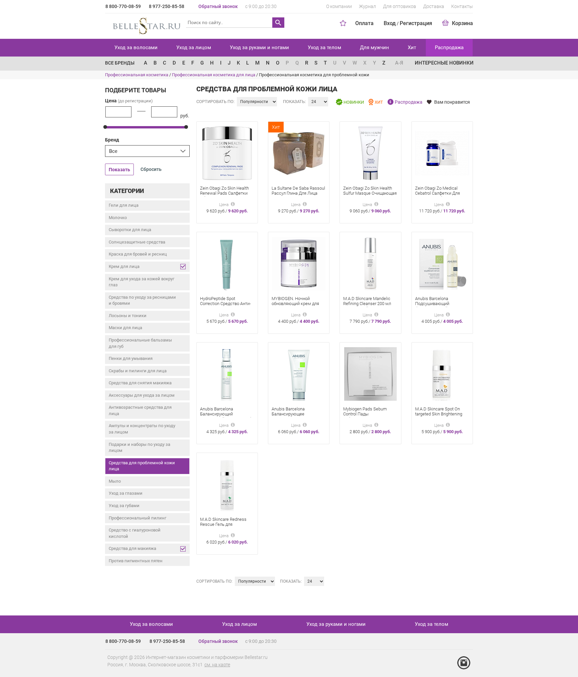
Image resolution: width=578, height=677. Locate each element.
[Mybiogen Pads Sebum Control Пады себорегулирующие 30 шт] (370, 373)
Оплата (364, 23)
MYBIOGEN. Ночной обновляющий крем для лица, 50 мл (295, 303)
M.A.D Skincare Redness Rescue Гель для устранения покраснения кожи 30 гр (225, 527)
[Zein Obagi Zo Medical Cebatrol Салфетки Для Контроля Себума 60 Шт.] (442, 152)
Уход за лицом (193, 47)
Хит (412, 47)
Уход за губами (124, 505)
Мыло (115, 481)
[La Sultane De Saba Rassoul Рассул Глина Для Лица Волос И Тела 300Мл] (298, 152)
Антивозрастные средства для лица (140, 410)
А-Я (399, 63)
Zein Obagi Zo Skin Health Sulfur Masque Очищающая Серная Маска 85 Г (370, 193)
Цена (129, 100)
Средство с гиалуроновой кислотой (135, 533)
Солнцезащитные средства (137, 242)
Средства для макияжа (132, 548)
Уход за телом (324, 47)
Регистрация (416, 23)
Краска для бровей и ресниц (138, 254)
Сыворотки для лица (130, 229)
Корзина (462, 23)
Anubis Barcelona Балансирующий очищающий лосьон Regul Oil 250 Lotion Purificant (225, 416)
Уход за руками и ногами (259, 47)
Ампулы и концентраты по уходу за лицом (142, 428)
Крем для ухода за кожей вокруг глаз (141, 282)
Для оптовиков (399, 6)
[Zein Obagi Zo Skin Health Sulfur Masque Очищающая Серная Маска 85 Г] (370, 152)
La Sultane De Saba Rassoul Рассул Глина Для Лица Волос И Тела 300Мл (298, 193)
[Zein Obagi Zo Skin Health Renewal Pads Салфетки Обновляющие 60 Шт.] (227, 152)
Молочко (118, 217)
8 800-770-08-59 (123, 6)
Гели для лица (123, 205)
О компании (339, 6)
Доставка (433, 6)
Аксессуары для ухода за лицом (142, 395)
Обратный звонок (218, 6)
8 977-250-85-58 (166, 6)
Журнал (367, 6)
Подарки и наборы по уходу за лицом (139, 447)
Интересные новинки (444, 63)
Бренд (112, 139)
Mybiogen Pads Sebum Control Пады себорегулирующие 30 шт (368, 413)
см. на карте (217, 664)
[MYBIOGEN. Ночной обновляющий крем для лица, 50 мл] (298, 263)
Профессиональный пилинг (137, 517)
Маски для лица (125, 327)
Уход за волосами (136, 47)
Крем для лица (124, 266)
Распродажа (449, 47)
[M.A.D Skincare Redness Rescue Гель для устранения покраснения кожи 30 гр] (227, 483)
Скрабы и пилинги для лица (138, 370)
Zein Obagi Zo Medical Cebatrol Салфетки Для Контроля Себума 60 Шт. (439, 193)
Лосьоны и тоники (128, 315)
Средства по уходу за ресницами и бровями (142, 300)
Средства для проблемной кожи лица (142, 466)
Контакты (462, 6)
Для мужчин (374, 47)
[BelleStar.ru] (145, 24)
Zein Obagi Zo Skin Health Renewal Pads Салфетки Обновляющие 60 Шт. (224, 193)
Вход (390, 23)
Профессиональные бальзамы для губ (140, 343)
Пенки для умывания (131, 358)
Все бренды (119, 63)
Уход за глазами (125, 493)
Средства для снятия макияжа (140, 382)
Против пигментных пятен (136, 560)
